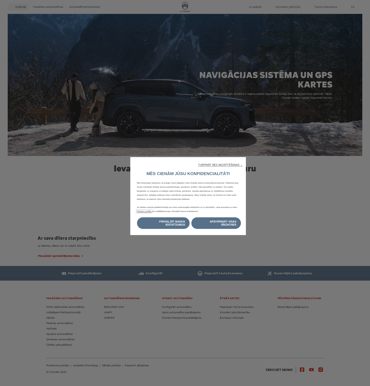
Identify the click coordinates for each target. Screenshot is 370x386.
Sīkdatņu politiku (144, 211)
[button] (220, 164)
